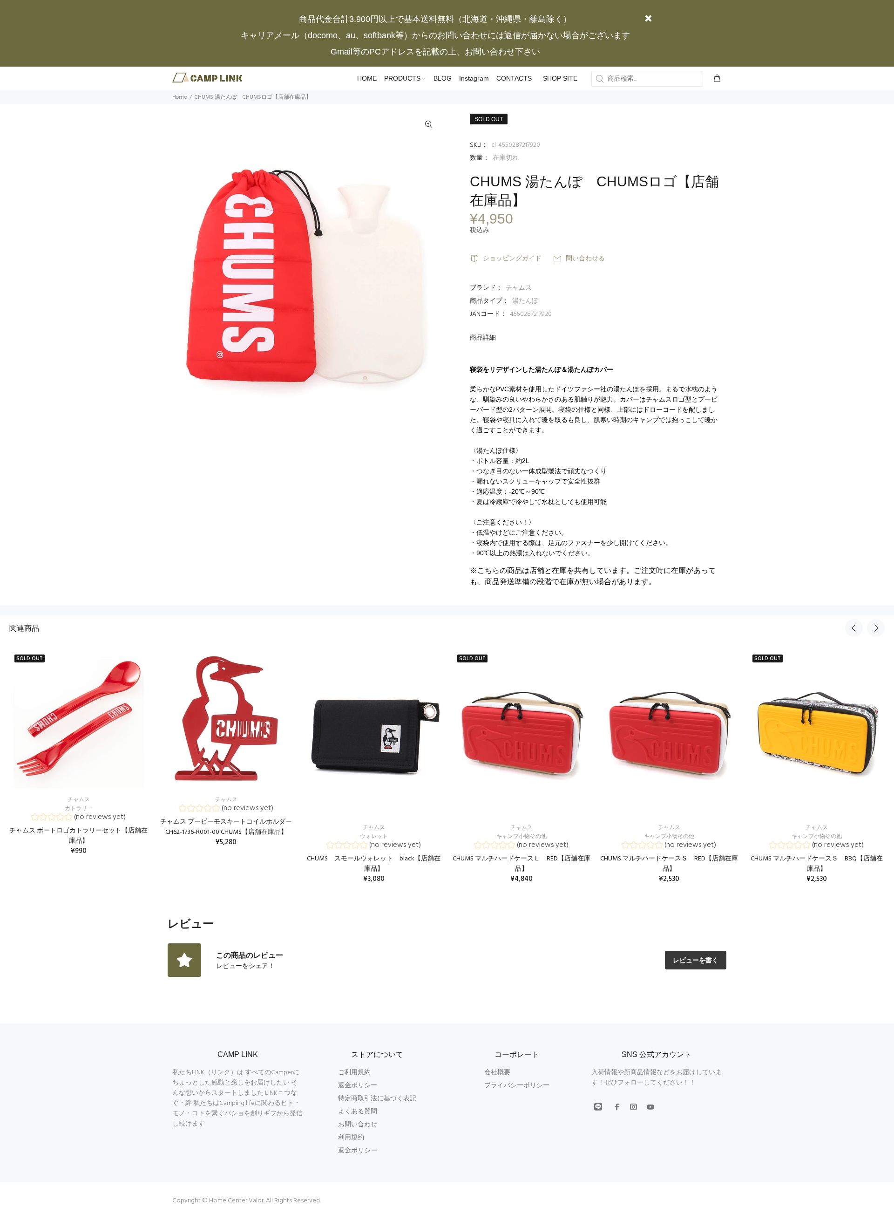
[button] (78, 818)
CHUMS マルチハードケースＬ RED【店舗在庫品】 (521, 863)
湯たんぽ (525, 301)
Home (179, 97)
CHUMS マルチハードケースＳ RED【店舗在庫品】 (669, 863)
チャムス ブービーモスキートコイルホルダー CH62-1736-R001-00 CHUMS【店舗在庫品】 (226, 827)
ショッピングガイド (512, 258)
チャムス (519, 288)
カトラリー (79, 808)
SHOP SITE (560, 78)
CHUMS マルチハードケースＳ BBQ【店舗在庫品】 (817, 863)
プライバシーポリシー (516, 1085)
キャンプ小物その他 (521, 836)
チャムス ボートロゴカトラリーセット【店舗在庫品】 (78, 835)
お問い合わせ (357, 1124)
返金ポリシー (357, 1085)
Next (876, 628)
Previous (854, 628)
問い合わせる (585, 258)
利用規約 (351, 1137)
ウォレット (374, 836)
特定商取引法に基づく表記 (377, 1098)
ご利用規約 (354, 1072)
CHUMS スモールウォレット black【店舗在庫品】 (373, 863)
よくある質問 (357, 1111)
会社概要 (497, 1072)
